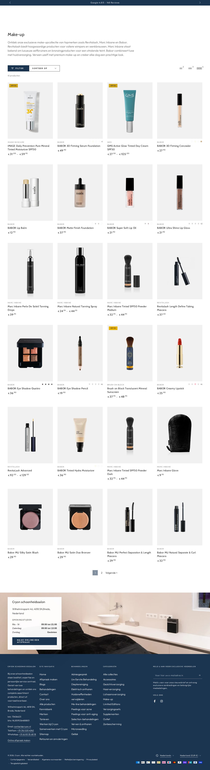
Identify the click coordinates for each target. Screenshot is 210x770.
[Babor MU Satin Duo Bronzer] (80, 517)
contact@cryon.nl (22, 726)
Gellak (74, 734)
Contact (44, 694)
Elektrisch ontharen (81, 689)
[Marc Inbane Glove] (179, 435)
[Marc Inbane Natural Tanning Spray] (80, 271)
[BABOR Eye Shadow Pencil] (80, 353)
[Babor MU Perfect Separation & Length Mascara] (130, 517)
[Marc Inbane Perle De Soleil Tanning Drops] (30, 271)
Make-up (108, 699)
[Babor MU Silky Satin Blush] (30, 517)
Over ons (45, 699)
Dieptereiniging (79, 684)
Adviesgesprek (79, 674)
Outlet (106, 719)
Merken (44, 714)
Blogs (42, 684)
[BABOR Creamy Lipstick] (179, 353)
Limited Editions (111, 704)
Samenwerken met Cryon (54, 729)
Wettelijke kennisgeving (74, 759)
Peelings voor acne (81, 709)
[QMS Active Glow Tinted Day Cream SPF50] (130, 110)
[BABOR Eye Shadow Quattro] (30, 353)
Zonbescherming (112, 724)
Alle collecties (110, 674)
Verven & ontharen (81, 724)
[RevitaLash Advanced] (30, 435)
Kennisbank (46, 709)
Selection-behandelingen (85, 719)
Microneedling (79, 729)
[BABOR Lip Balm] (30, 192)
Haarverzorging (111, 689)
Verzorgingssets (112, 709)
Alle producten (47, 704)
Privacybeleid (91, 759)
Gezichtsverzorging (113, 684)
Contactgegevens (17, 759)
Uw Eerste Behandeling (84, 679)
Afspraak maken (48, 679)
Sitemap (44, 734)
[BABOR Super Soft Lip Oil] (130, 192)
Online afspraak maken (19, 740)
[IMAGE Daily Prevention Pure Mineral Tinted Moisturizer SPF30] (30, 110)
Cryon (17, 755)
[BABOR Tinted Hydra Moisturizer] (80, 435)
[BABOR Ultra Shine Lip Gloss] (179, 192)
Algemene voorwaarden (52, 759)
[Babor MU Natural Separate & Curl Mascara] (179, 517)
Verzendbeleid (33, 759)
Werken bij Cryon (49, 724)
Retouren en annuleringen (54, 739)
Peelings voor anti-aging (84, 714)
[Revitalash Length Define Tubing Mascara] (179, 271)
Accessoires (109, 679)
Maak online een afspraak (28, 641)
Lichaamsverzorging (114, 694)
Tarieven (44, 719)
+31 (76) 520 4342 (25, 730)
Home (43, 674)
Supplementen (111, 714)
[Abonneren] (200, 675)
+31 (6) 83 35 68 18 (27, 734)
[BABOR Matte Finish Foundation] (80, 192)
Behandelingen (48, 689)
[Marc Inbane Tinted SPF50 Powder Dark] (130, 435)
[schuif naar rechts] (199, 3)
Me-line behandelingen (83, 704)
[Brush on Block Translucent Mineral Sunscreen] (130, 353)
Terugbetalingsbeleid (19, 763)
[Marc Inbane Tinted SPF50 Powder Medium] (130, 271)
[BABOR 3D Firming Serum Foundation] (80, 110)
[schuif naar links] (10, 3)
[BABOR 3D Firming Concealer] (179, 110)
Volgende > (111, 572)
